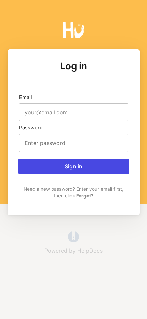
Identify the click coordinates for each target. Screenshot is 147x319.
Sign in (73, 166)
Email (25, 97)
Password (31, 127)
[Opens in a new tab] (73, 240)
